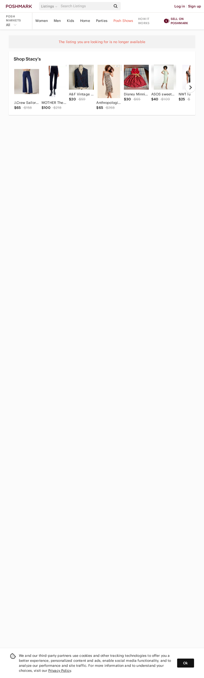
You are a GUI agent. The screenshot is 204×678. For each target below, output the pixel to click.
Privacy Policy (59, 670)
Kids (70, 20)
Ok (185, 663)
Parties (101, 20)
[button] (50, 6)
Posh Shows (123, 20)
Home (85, 20)
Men (57, 20)
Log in (179, 6)
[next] (190, 87)
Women (41, 20)
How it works (144, 21)
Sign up (194, 6)
